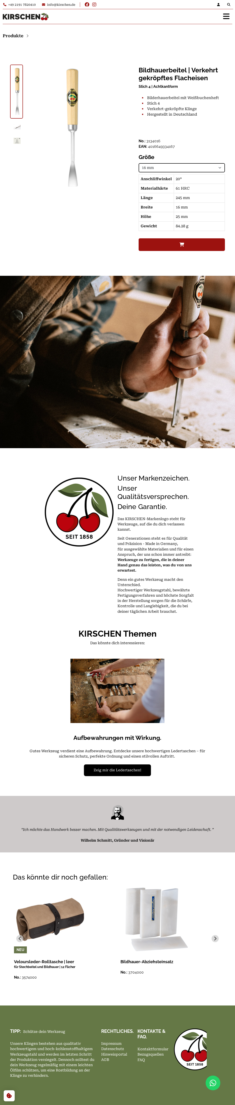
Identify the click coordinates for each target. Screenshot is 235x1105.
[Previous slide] (33, 720)
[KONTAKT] (220, 4)
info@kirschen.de (61, 4)
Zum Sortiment (177, 770)
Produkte (13, 35)
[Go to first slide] (201, 720)
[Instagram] (94, 4)
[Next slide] (215, 938)
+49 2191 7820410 (22, 4)
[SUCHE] (229, 4)
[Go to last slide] (19, 938)
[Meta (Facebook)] (87, 4)
